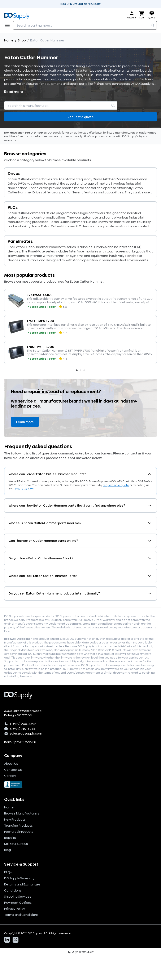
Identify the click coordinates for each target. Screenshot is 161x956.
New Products (15, 819)
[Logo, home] (18, 15)
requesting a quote (116, 485)
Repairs (10, 837)
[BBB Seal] (80, 784)
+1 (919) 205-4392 (23, 489)
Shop (22, 40)
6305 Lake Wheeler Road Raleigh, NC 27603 (23, 713)
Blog (7, 850)
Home (8, 40)
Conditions (12, 890)
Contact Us (13, 769)
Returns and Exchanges (22, 884)
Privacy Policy (14, 908)
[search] (152, 25)
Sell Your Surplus (16, 843)
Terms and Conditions (21, 914)
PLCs (13, 207)
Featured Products (18, 831)
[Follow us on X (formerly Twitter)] (15, 940)
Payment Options (18, 902)
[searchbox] (85, 25)
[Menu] (8, 25)
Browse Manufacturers (21, 813)
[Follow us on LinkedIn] (7, 940)
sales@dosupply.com (26, 733)
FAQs (8, 872)
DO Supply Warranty (19, 878)
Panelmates (20, 241)
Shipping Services (17, 896)
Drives (14, 173)
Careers (10, 775)
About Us (11, 763)
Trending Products (18, 825)
